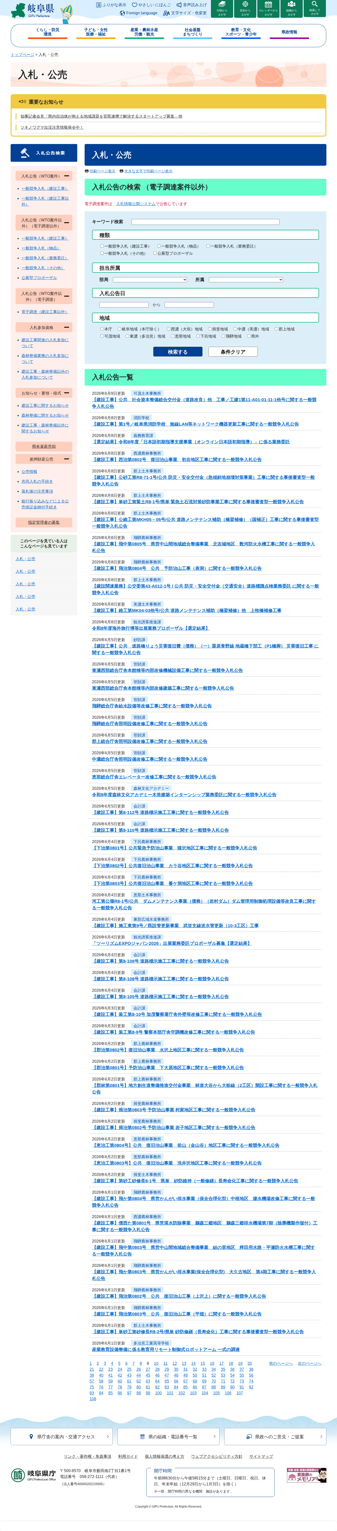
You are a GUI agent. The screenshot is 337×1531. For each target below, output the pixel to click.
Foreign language (141, 13)
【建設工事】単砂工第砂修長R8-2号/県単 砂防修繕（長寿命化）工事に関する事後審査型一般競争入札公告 (198, 1331)
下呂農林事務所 (147, 842)
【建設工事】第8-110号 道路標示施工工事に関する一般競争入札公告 (160, 830)
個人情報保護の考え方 (164, 1456)
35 (223, 1369)
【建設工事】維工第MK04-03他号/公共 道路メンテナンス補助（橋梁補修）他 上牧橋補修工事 (186, 610)
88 (213, 1387)
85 (185, 1387)
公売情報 (29, 471)
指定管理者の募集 (44, 522)
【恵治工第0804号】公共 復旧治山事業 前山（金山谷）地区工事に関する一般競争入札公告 (186, 1145)
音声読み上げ (195, 5)
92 (251, 1387)
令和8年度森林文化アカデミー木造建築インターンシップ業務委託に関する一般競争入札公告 (184, 794)
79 (129, 1387)
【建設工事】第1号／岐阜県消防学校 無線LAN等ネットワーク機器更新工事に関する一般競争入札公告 (195, 424)
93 (92, 1393)
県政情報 (289, 32)
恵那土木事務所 (147, 895)
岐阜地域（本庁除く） (141, 329)
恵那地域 (183, 336)
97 (129, 1393)
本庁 (108, 329)
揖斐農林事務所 (147, 1103)
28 (157, 1369)
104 (205, 1393)
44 (138, 1375)
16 (212, 1363)
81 (148, 1387)
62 (138, 1381)
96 (120, 1393)
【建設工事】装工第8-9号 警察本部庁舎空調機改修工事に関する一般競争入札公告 (173, 1032)
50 (195, 1375)
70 (213, 1381)
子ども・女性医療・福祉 (96, 32)
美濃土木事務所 (147, 604)
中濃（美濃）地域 (253, 329)
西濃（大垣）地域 (187, 329)
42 (120, 1375)
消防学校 (141, 418)
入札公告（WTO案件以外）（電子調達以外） (41, 223)
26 (138, 1369)
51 (204, 1375)
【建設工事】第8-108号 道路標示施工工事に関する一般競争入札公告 (160, 978)
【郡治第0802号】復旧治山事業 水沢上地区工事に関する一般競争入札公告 (168, 1049)
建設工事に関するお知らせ (45, 405)
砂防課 (139, 640)
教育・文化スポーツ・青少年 (241, 32)
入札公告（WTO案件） (41, 176)
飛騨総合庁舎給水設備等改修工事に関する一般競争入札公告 (152, 705)
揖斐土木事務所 (147, 1174)
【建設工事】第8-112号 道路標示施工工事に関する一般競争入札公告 (160, 812)
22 (101, 1369)
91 (242, 1387)
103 (193, 1393)
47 (167, 1375)
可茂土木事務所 (147, 393)
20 (249, 1363)
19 (240, 1363)
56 (251, 1375)
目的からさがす (245, 12)
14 (193, 1363)
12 (174, 1363)
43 (129, 1375)
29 (167, 1369)
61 (129, 1381)
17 (221, 1363)
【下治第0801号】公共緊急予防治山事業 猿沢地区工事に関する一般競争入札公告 (174, 848)
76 (101, 1387)
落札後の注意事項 (37, 491)
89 (223, 1387)
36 (232, 1369)
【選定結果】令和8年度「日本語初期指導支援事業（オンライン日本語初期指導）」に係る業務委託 (191, 441)
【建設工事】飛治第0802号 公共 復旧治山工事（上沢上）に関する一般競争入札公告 (179, 1296)
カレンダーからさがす (268, 12)
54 (232, 1375)
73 (242, 1381)
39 (92, 1375)
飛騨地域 (234, 336)
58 (101, 1381)
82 (157, 1387)
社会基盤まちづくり (193, 32)
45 (148, 1375)
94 (101, 1393)
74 (251, 1381)
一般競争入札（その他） (126, 253)
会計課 (139, 806)
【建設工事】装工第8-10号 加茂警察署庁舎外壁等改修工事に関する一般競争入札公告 (177, 1014)
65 (167, 1381)
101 (170, 1393)
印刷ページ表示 (102, 171)
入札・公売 (25, 559)
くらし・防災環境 (47, 32)
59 (110, 1381)
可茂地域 (112, 336)
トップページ (22, 55)
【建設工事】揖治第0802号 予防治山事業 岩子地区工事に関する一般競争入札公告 (173, 1127)
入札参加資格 (41, 327)
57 (92, 1381)
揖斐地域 (220, 329)
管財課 (139, 664)
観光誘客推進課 (147, 622)
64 (157, 1381)
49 (185, 1375)
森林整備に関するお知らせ (45, 415)
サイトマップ (261, 1456)
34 (213, 1369)
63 (148, 1381)
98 (138, 1393)
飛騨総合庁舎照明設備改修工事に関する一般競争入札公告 (149, 723)
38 (251, 1369)
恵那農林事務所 (147, 1139)
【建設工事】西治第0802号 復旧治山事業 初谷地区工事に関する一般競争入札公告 (177, 459)
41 (110, 1375)
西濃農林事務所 (147, 453)
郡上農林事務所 (147, 1044)
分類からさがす (222, 12)
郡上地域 (287, 329)
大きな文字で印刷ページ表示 (148, 171)
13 (184, 1363)
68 (195, 1381)
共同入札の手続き (37, 481)
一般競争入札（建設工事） (128, 246)
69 (204, 1381)
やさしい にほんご (154, 5)
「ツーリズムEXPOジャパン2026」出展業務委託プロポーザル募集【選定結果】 (172, 943)
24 (120, 1369)
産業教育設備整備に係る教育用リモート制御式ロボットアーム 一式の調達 (166, 1349)
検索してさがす (314, 12)
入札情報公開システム (136, 204)
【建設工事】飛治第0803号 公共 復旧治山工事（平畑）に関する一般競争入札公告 (177, 1314)
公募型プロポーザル (175, 253)
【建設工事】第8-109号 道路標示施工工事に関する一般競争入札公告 (160, 961)
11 (165, 1363)
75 (92, 1387)
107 (239, 1393)
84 (176, 1387)
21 (92, 1369)
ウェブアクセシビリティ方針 (217, 1456)
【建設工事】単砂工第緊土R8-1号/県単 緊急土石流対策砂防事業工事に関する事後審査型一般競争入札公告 (198, 501)
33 (204, 1369)
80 (138, 1387)
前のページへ (281, 1363)
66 (176, 1381)
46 (157, 1375)
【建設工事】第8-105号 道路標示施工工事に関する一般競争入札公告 (160, 996)
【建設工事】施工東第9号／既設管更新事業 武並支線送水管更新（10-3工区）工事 (175, 925)
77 (110, 1387)
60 (120, 1381)
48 (176, 1375)
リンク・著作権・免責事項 (87, 1456)
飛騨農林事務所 (147, 538)
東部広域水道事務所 (151, 919)
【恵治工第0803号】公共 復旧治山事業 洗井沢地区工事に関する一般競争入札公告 (177, 1163)
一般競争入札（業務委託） (234, 246)
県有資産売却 (44, 446)
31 (185, 1369)
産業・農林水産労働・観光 (144, 32)
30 (176, 1369)
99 (148, 1393)
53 (223, 1375)
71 (223, 1381)
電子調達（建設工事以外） (45, 312)
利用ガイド (128, 1456)
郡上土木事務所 (147, 471)
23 (110, 1369)
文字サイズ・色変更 (189, 13)
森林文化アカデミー (151, 788)
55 (242, 1375)
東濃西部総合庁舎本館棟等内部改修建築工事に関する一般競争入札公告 (163, 688)
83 (167, 1387)
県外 (255, 336)
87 (204, 1387)
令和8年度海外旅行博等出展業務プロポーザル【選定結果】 (151, 628)
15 (203, 1363)
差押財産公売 (41, 459)
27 (148, 1369)
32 (195, 1369)
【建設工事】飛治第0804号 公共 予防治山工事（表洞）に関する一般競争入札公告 (177, 568)
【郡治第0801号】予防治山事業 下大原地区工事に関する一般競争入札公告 (168, 1067)
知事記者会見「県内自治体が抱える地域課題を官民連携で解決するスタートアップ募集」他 (101, 116)
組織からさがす (291, 12)
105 (216, 1393)
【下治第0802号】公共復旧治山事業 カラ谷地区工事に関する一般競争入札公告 (172, 865)
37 (242, 1369)
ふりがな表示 (114, 5)
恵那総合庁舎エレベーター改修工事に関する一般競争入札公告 (154, 777)
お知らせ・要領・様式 (41, 393)
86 (195, 1387)
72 (232, 1381)
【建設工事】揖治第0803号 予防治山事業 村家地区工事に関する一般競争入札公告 (173, 1109)
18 (231, 1363)
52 (213, 1375)
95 (110, 1393)
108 (93, 1399)
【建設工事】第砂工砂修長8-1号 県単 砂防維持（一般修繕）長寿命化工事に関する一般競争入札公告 (195, 1180)
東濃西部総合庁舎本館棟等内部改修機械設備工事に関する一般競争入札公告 (167, 670)
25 (129, 1369)
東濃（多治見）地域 (147, 336)
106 (228, 1393)
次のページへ (309, 1363)
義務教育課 (143, 435)
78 (120, 1387)
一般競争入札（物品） (181, 246)
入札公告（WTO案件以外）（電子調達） (41, 296)
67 (185, 1381)
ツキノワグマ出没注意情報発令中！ (52, 127)
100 (158, 1393)
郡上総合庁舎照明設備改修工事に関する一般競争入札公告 (149, 741)
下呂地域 (208, 336)
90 (232, 1387)
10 (156, 1363)
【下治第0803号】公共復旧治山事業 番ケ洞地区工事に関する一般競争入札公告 (172, 883)
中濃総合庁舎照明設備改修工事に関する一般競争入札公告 (149, 759)
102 (181, 1393)
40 (101, 1375)
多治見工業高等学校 (151, 1343)
